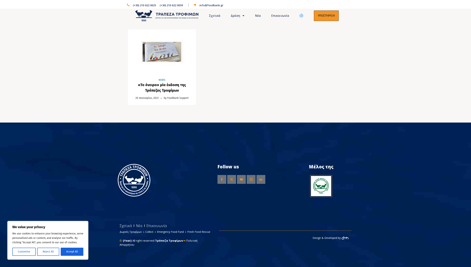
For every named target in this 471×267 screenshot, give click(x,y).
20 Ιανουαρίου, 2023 (147, 98)
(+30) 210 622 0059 (171, 5)
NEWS (162, 80)
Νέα (258, 16)
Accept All (72, 251)
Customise (24, 251)
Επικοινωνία (280, 16)
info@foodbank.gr (211, 5)
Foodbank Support (178, 98)
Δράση (235, 16)
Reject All (48, 251)
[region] (47, 240)
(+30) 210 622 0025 (144, 5)
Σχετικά (214, 16)
